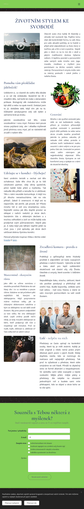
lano (15, 240)
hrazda (7, 240)
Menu (79, 4)
